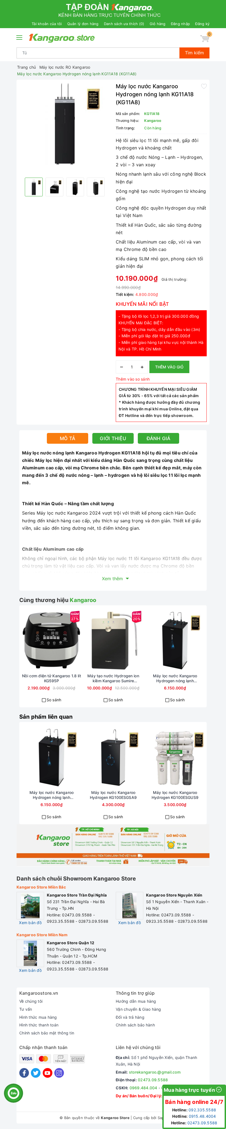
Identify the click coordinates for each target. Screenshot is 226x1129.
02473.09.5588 (153, 1079)
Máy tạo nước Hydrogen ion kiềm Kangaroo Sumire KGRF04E (113, 678)
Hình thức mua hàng (38, 1017)
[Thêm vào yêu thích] (204, 85)
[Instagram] (59, 1073)
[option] (64, 123)
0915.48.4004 (202, 1116)
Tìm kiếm (194, 52)
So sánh (54, 699)
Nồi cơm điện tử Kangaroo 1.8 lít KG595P (51, 678)
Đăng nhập (180, 24)
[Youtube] (47, 1073)
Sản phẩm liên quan (46, 716)
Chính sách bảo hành (135, 1025)
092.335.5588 (202, 1109)
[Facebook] (24, 1073)
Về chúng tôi (30, 1001)
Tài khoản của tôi (47, 24)
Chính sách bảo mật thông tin (46, 1033)
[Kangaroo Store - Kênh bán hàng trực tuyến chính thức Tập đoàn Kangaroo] (62, 38)
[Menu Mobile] (20, 37)
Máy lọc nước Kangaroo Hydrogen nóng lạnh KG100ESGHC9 (175, 678)
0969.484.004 (143, 1087)
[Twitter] (36, 1073)
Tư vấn (25, 1009)
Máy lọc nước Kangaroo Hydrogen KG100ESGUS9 (175, 795)
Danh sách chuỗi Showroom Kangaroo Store (76, 878)
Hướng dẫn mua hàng (136, 1001)
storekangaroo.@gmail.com (155, 1072)
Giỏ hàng (158, 24)
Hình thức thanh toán (38, 1025)
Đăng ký (202, 24)
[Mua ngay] (31, 640)
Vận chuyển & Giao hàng (138, 1009)
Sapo (162, 1117)
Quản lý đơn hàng (83, 24)
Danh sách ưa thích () (124, 24)
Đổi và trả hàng (130, 1017)
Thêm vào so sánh (133, 379)
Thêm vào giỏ (169, 367)
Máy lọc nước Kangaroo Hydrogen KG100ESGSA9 (113, 795)
